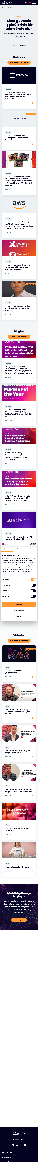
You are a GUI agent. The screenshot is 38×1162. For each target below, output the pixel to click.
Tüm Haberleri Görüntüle (19, 62)
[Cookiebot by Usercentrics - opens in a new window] (28, 544)
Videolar (23, 45)
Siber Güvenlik (8, 1153)
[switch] (33, 585)
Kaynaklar (9, 7)
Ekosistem (6, 1157)
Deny (19, 616)
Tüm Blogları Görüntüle (19, 337)
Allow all (19, 604)
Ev (3, 7)
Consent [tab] (7, 549)
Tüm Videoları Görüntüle (19, 641)
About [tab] (31, 549)
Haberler (15, 45)
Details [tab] (19, 549)
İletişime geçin (19, 920)
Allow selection (19, 610)
